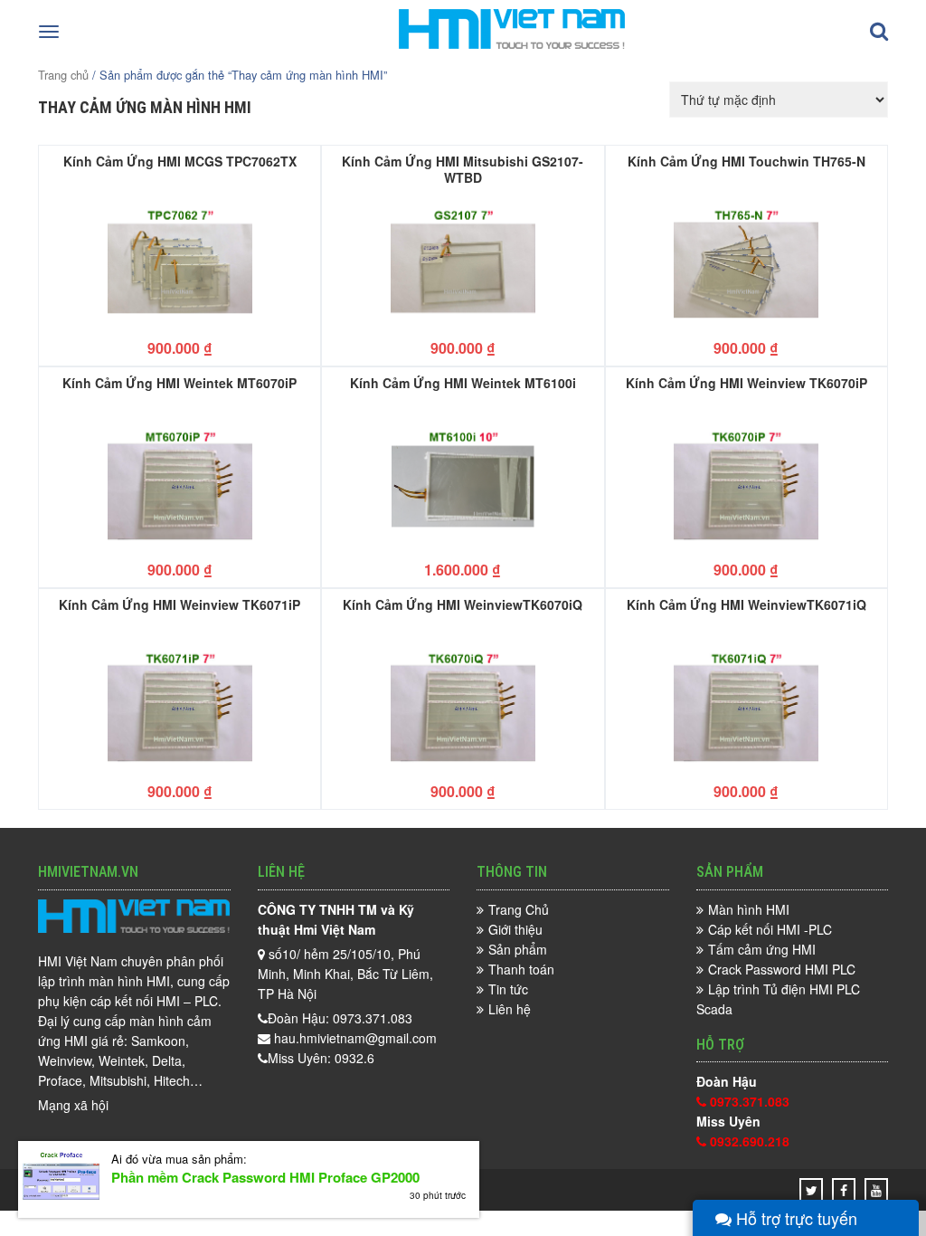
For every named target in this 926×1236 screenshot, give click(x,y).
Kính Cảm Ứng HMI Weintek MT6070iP (179, 383)
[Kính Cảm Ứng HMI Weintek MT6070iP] (179, 485)
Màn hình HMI (748, 909)
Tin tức (508, 989)
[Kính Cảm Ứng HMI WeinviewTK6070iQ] (462, 707)
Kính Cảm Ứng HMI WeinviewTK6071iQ (746, 604)
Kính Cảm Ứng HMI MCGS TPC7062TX (180, 161)
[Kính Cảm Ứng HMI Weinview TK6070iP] (746, 485)
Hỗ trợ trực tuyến (794, 1218)
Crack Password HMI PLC (781, 969)
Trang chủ (63, 74)
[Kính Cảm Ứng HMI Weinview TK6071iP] (179, 707)
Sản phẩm (517, 949)
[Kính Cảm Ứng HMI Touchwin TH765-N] (746, 263)
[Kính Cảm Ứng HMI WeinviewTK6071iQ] (746, 707)
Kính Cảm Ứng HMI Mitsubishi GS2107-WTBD (462, 168)
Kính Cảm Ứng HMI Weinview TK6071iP (179, 604)
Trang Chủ (518, 909)
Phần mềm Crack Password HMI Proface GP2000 (265, 1177)
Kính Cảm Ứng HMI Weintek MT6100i (463, 383)
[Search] (879, 32)
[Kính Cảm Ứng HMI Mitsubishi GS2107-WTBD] (462, 263)
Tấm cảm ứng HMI (762, 949)
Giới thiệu (515, 929)
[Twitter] (811, 1190)
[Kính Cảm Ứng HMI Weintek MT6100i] (462, 485)
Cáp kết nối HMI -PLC (770, 929)
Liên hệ (509, 1009)
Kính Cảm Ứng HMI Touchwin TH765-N (746, 161)
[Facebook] (843, 1190)
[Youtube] (876, 1190)
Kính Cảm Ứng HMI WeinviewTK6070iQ (462, 604)
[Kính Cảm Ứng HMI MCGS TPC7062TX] (179, 263)
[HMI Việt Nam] (512, 43)
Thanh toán (521, 969)
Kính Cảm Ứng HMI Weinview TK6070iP (746, 383)
